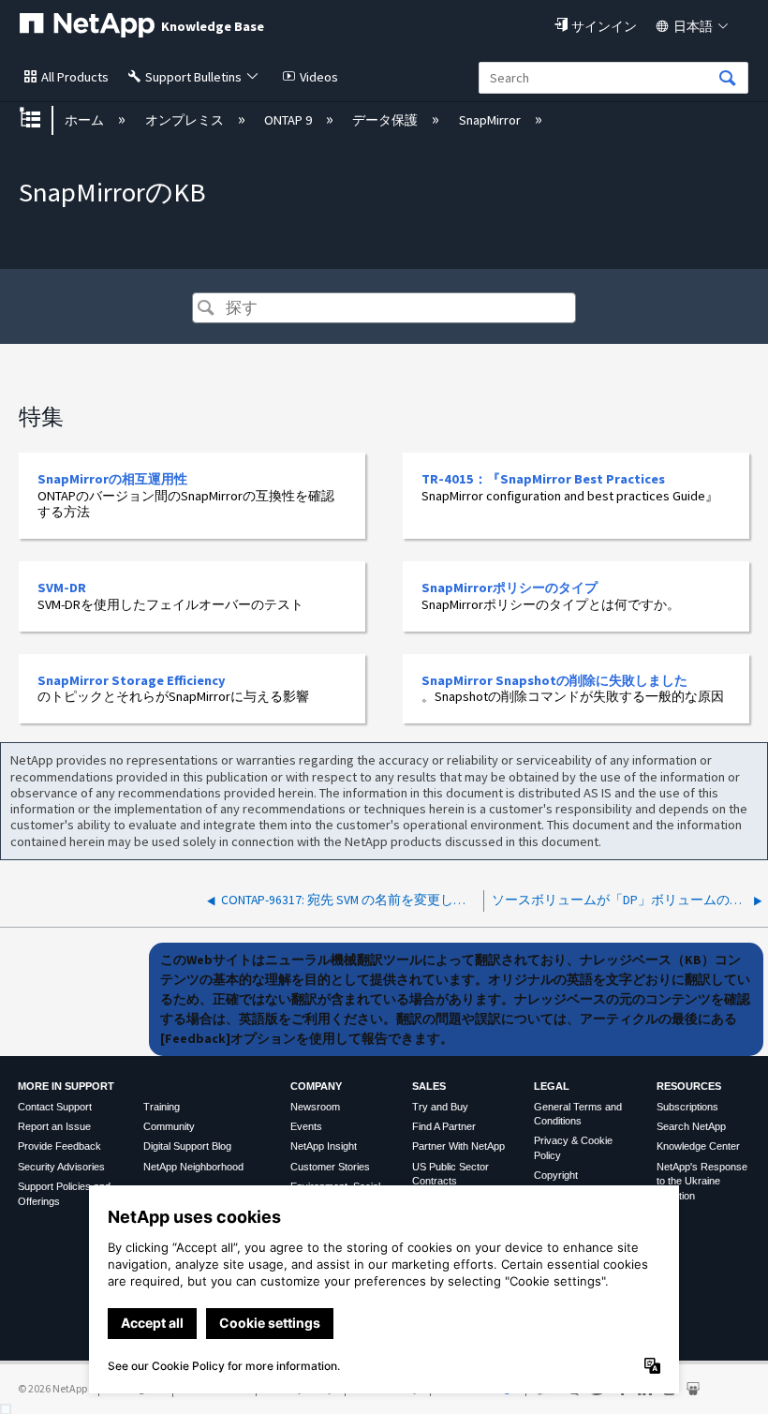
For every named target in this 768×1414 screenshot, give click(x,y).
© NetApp (52, 1388)
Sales (429, 1086)
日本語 (693, 26)
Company (316, 1086)
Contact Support (55, 1106)
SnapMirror (491, 120)
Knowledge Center (698, 1146)
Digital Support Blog (187, 1146)
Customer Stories (330, 1166)
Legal (551, 1086)
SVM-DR (61, 587)
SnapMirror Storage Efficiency (131, 680)
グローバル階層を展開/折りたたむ (42, 119)
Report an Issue (54, 1126)
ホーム (86, 120)
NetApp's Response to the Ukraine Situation (702, 1181)
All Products (75, 76)
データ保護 (386, 120)
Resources (689, 1086)
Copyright (556, 1175)
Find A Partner (444, 1126)
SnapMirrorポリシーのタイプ (509, 587)
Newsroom (315, 1106)
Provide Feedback (59, 1146)
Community (169, 1126)
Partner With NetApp (458, 1146)
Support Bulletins (193, 76)
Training (161, 1106)
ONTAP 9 (289, 120)
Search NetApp (691, 1126)
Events (306, 1126)
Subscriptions (687, 1106)
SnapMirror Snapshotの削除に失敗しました (554, 680)
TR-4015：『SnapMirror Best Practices (543, 478)
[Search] (727, 79)
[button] (205, 309)
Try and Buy (440, 1106)
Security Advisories (61, 1166)
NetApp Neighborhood (193, 1166)
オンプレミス (185, 120)
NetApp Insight (323, 1146)
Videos (319, 76)
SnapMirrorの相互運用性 (112, 478)
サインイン (604, 26)
